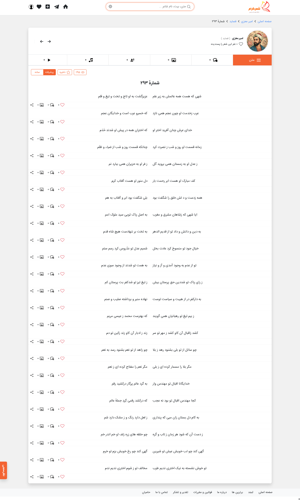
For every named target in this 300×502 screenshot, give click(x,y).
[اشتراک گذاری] (31, 105)
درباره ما (222, 492)
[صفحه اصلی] (65, 6)
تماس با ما (161, 492)
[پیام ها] (56, 6)
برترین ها (237, 492)
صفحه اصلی (265, 492)
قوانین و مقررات (202, 492)
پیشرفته (49, 72)
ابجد (250, 492)
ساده (37, 72)
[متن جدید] (47, 6)
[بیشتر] (33, 41)
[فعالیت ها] (39, 6)
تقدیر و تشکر (180, 492)
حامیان (146, 492)
